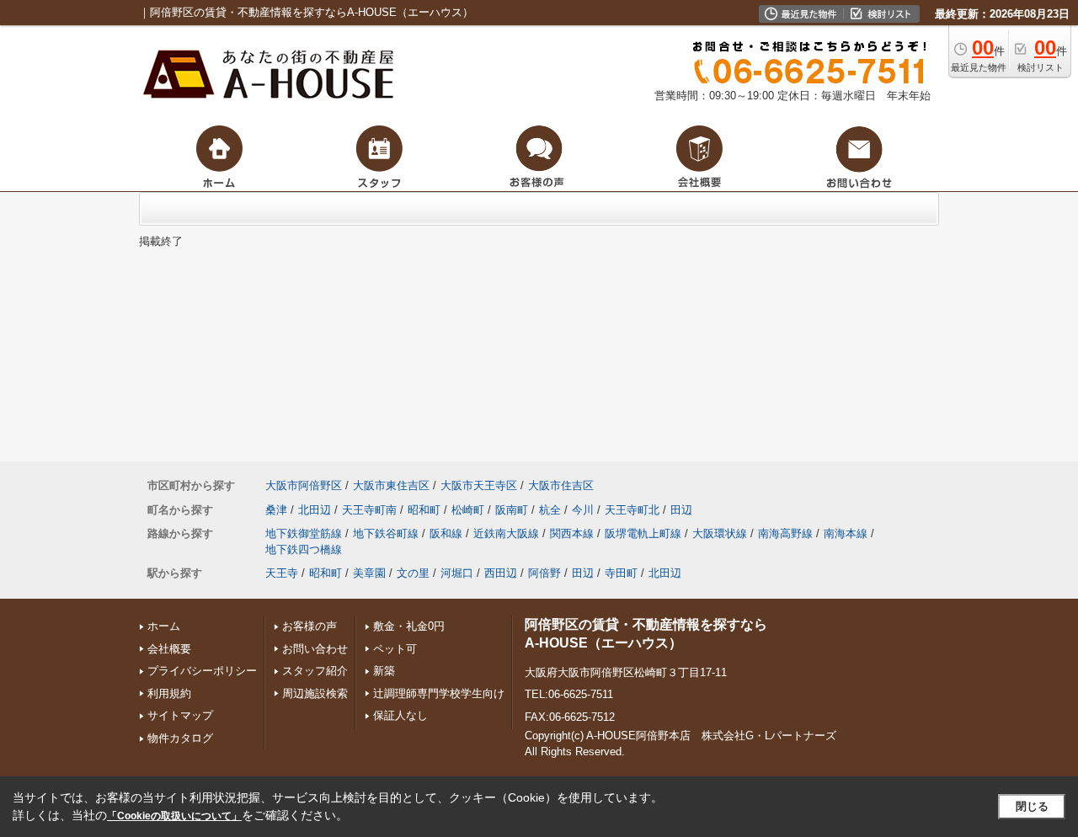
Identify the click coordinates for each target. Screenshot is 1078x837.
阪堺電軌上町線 (643, 533)
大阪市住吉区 (561, 485)
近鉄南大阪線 (506, 533)
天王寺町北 (632, 510)
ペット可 (395, 648)
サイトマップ (180, 715)
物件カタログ (180, 738)
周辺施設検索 (315, 693)
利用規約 (169, 693)
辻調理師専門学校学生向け (438, 693)
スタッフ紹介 (315, 670)
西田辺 (500, 573)
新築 (384, 670)
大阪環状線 (719, 533)
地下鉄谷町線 (386, 533)
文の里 (413, 573)
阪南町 (511, 510)
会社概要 (169, 648)
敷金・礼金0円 (409, 626)
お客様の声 (309, 626)
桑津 (276, 510)
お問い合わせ (315, 648)
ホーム (163, 626)
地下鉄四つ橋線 (303, 549)
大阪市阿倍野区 (303, 485)
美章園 (369, 573)
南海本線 (845, 533)
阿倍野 (544, 573)
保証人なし (400, 715)
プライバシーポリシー (202, 670)
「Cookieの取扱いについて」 (174, 816)
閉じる (1032, 806)
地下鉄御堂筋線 (303, 533)
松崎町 (467, 510)
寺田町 (621, 573)
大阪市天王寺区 (478, 485)
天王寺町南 (369, 510)
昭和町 (424, 510)
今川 (583, 510)
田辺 (681, 510)
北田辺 (314, 510)
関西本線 (572, 533)
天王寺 (281, 573)
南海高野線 (785, 533)
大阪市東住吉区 (391, 485)
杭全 (550, 510)
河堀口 (456, 573)
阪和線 (446, 533)
